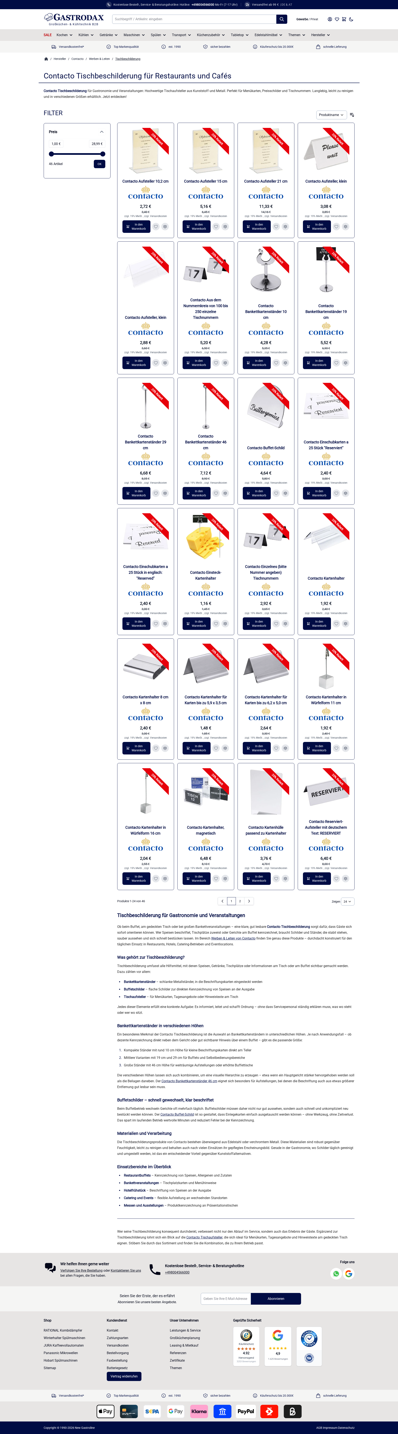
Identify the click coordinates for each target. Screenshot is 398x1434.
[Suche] (281, 19)
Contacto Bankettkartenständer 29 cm (145, 442)
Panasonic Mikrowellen (61, 1353)
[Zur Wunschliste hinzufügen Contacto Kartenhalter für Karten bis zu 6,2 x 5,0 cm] (276, 748)
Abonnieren (276, 1299)
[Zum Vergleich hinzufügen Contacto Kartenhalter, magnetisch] (225, 878)
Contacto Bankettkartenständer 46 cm (205, 442)
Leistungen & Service (185, 1330)
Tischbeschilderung (127, 59)
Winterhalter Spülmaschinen (64, 1338)
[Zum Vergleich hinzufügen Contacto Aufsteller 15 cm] (225, 226)
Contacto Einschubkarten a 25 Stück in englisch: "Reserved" (145, 572)
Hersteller (318, 35)
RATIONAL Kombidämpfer (63, 1330)
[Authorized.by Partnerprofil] (309, 1338)
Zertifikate (177, 1360)
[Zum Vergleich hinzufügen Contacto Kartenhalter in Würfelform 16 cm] (165, 878)
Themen (294, 35)
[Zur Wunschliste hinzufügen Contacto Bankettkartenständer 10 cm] (276, 363)
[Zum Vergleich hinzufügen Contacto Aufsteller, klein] (345, 226)
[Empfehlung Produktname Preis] (331, 115)
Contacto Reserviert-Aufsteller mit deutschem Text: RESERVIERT (326, 827)
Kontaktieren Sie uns (126, 1271)
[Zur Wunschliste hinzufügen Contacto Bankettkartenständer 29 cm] (156, 493)
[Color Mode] (351, 19)
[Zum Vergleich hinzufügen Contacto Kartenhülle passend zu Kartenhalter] (285, 878)
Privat (314, 19)
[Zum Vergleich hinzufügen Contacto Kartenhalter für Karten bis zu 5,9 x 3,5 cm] (225, 748)
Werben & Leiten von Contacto (233, 938)
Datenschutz (346, 1427)
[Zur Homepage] (46, 59)
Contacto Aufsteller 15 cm (205, 181)
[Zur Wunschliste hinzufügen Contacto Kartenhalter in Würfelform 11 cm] (336, 748)
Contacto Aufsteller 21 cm (265, 181)
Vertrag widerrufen (124, 1376)
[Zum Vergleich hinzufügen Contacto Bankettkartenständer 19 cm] (345, 363)
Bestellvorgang (118, 1353)
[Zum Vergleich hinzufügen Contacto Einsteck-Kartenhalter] (225, 623)
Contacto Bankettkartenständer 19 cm (326, 312)
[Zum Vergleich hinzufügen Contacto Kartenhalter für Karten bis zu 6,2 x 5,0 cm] (285, 748)
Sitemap (50, 1368)
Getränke (106, 35)
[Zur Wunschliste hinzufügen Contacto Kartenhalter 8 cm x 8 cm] (156, 748)
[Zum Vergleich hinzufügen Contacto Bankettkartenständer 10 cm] (285, 363)
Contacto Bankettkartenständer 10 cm (266, 312)
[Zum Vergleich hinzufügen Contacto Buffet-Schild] (285, 493)
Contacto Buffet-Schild (266, 448)
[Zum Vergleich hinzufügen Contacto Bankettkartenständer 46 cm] (225, 493)
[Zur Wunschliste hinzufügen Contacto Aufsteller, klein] (336, 226)
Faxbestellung (117, 1360)
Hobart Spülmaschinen (61, 1360)
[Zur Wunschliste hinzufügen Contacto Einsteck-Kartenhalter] (216, 623)
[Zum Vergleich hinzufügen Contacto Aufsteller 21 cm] (285, 226)
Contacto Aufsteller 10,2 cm (145, 181)
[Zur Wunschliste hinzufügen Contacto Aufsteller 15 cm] (216, 226)
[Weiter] (249, 901)
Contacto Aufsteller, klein (326, 181)
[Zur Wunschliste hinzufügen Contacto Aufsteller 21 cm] (276, 226)
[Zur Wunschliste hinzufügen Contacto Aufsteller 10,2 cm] (156, 226)
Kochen (62, 35)
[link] (222, 901)
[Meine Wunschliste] (337, 19)
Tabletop (237, 35)
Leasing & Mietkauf (184, 1345)
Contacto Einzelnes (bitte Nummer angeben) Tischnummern (266, 572)
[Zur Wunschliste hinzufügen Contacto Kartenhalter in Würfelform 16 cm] (156, 878)
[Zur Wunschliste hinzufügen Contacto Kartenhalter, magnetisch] (216, 878)
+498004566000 (177, 1272)
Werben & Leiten (99, 59)
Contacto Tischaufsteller (204, 1237)
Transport (179, 35)
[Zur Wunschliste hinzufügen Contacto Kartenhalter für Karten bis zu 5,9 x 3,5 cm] (216, 748)
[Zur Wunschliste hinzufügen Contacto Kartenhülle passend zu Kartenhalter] (276, 878)
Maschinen (132, 35)
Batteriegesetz (117, 1368)
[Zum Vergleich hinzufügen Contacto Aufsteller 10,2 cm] (165, 226)
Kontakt (112, 1330)
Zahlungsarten (117, 1338)
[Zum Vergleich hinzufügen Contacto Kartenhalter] (345, 623)
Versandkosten (158, 216)
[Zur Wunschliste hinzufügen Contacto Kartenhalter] (336, 623)
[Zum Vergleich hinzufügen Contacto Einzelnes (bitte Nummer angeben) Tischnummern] (285, 623)
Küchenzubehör (208, 35)
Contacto (77, 59)
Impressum (330, 1427)
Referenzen (178, 1353)
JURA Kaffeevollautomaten (64, 1345)
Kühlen (84, 35)
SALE (48, 35)
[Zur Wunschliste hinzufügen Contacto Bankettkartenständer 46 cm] (216, 493)
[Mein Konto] (330, 19)
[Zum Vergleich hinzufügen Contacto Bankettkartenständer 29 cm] (165, 493)
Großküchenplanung (185, 1338)
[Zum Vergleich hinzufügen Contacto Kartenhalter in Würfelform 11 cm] (345, 748)
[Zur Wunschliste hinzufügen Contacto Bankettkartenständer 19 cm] (336, 363)
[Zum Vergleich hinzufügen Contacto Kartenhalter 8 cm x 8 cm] (165, 748)
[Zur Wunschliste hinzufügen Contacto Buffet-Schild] (276, 493)
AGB (319, 1427)
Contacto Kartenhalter (326, 578)
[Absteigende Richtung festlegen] (352, 114)
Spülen (156, 35)
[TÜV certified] (309, 1358)
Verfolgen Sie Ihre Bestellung (81, 1271)
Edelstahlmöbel (266, 35)
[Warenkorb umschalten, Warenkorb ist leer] (344, 19)
